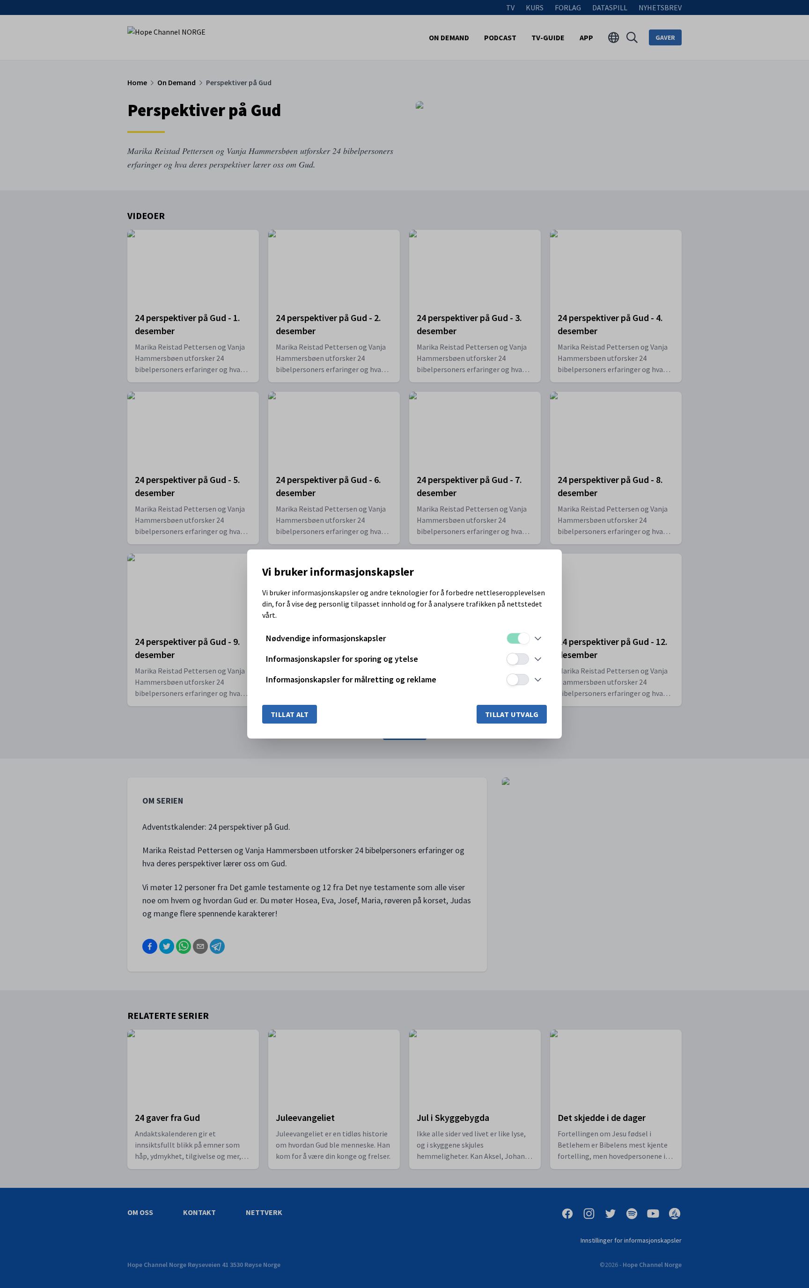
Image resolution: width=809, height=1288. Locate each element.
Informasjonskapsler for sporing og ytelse (342, 658)
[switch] (518, 638)
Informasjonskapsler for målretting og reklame (351, 679)
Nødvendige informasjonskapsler (326, 638)
